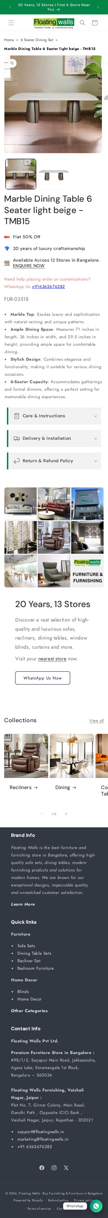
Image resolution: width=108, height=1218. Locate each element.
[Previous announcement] (10, 7)
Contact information (71, 1208)
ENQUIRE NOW (29, 266)
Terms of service (39, 1208)
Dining (62, 787)
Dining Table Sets (35, 953)
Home (9, 39)
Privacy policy (84, 1200)
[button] (11, 23)
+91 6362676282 (34, 1147)
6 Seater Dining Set (37, 39)
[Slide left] (42, 814)
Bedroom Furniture (36, 968)
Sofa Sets (27, 946)
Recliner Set (29, 961)
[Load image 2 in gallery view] (54, 174)
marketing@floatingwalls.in (43, 1139)
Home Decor (30, 999)
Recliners (21, 787)
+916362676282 (48, 287)
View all (96, 720)
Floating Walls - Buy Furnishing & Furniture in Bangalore (60, 1193)
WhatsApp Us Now (43, 678)
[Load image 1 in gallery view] (21, 174)
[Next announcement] (98, 7)
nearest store (52, 658)
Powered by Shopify (28, 1200)
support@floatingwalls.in (40, 1132)
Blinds (23, 992)
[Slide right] (66, 814)
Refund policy (58, 1200)
